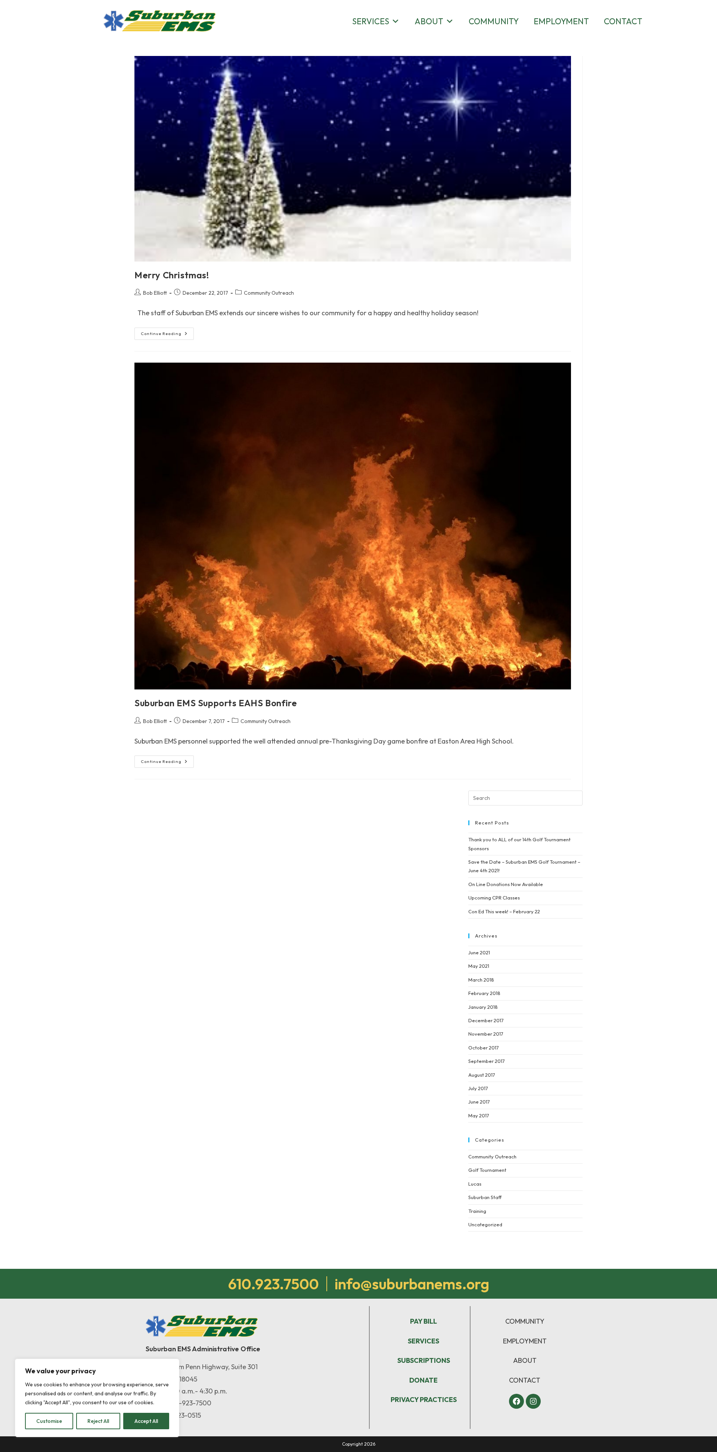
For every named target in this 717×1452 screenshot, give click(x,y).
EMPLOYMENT (525, 1341)
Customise (49, 1421)
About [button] (429, 21)
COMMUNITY (524, 1321)
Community (494, 21)
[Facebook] (516, 1401)
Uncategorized (485, 1224)
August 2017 (481, 1075)
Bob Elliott (155, 293)
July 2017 (478, 1088)
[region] (97, 1398)
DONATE (423, 1380)
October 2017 (483, 1048)
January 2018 (483, 1007)
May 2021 (478, 966)
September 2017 (486, 1061)
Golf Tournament (487, 1170)
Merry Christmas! (171, 275)
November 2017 (485, 1034)
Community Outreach (269, 293)
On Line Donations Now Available (505, 884)
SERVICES (423, 1341)
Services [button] (370, 21)
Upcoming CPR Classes (494, 898)
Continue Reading (167, 332)
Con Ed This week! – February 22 (504, 911)
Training (477, 1211)
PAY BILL (423, 1321)
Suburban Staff (485, 1197)
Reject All (98, 1421)
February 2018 (484, 993)
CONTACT (524, 1380)
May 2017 (478, 1115)
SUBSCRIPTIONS (423, 1360)
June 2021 (479, 952)
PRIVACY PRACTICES (424, 1399)
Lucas (474, 1184)
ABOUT (525, 1360)
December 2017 (486, 1020)
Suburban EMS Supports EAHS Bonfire (215, 702)
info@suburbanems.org (412, 1283)
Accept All (146, 1421)
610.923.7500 (273, 1283)
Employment (561, 21)
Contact (623, 21)
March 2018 (481, 980)
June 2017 (479, 1102)
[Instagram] (533, 1401)
